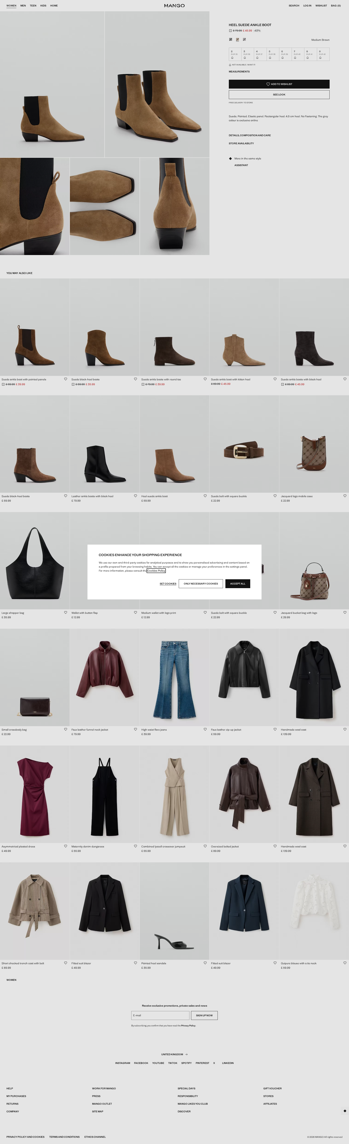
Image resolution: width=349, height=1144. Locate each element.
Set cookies (168, 583)
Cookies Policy (156, 570)
